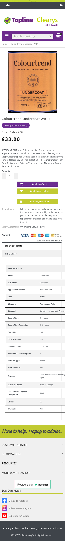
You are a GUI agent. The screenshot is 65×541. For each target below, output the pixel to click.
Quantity (6, 171)
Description (13, 246)
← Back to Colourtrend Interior (48, 240)
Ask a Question (39, 201)
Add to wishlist (39, 191)
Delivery (11, 253)
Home (5, 44)
